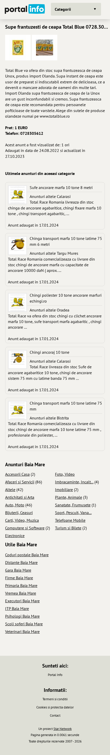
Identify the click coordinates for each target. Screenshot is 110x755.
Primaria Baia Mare (21, 585)
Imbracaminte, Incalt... (74, 481)
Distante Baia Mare (21, 562)
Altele (10, 489)
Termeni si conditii (55, 699)
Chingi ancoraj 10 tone (49, 352)
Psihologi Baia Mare (22, 616)
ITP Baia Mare (17, 608)
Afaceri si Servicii (19, 481)
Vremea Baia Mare (20, 593)
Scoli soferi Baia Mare (24, 623)
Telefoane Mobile (70, 520)
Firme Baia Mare (19, 577)
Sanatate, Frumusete (73, 504)
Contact (55, 715)
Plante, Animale (68, 497)
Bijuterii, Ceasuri (19, 512)
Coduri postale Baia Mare (27, 554)
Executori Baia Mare (22, 600)
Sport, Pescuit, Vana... (73, 512)
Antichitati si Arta (19, 497)
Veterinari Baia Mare (22, 631)
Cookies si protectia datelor (55, 707)
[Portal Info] (25, 10)
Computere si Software (25, 527)
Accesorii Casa (17, 474)
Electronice (15, 535)
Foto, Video (65, 474)
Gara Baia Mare (18, 570)
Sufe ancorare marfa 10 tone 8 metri (61, 187)
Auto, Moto (14, 504)
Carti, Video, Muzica (22, 520)
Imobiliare (64, 489)
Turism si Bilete (68, 527)
